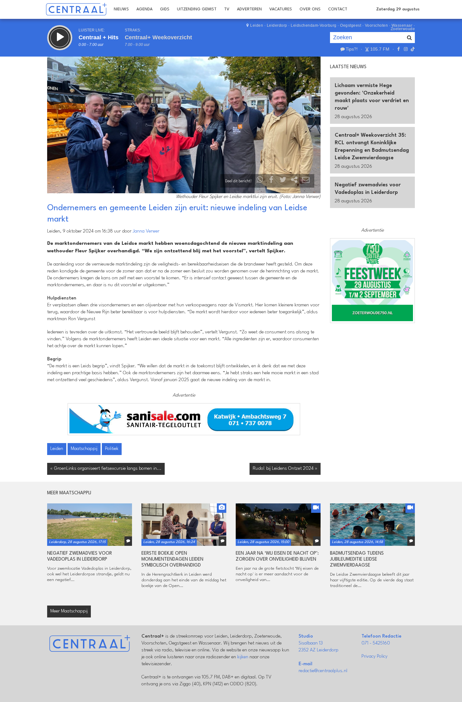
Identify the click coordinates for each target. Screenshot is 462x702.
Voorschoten (376, 25)
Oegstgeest (350, 25)
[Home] (76, 9)
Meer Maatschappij (69, 611)
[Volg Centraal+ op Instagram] (405, 49)
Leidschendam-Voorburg (314, 25)
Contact (337, 9)
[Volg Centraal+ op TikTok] (412, 49)
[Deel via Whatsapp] (260, 181)
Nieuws (121, 9)
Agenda (144, 9)
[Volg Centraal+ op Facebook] (398, 49)
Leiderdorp (277, 25)
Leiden (256, 25)
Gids (164, 9)
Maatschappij (84, 449)
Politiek (111, 449)
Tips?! (352, 49)
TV (226, 9)
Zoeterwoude (403, 29)
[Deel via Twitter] (283, 181)
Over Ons (310, 9)
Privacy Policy (374, 656)
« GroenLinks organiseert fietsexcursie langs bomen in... (106, 468)
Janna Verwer (146, 231)
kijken (242, 657)
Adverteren (249, 9)
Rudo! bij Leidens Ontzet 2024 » (285, 468)
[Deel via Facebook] (271, 181)
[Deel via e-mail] (305, 181)
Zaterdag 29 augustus (398, 9)
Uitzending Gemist (197, 9)
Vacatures (280, 9)
